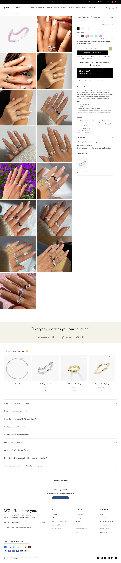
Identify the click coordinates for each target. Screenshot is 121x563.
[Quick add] (86, 167)
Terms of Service (104, 529)
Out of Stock (92, 48)
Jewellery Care (80, 518)
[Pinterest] (109, 558)
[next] (118, 372)
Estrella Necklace (17, 384)
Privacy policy (104, 525)
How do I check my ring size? (17, 403)
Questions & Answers (60, 480)
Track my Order (56, 529)
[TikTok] (105, 558)
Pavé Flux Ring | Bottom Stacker (83, 170)
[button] (110, 48)
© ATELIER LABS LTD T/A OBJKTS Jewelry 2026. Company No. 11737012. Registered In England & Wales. (21, 558)
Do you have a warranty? (14, 427)
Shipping (54, 514)
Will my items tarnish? (13, 442)
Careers (102, 514)
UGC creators (104, 518)
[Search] (106, 8)
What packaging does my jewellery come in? (23, 466)
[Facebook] (98, 558)
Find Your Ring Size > (108, 24)
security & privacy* (27, 527)
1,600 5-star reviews (94, 148)
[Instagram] (102, 558)
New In (78, 7)
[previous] (3, 372)
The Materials (81, 137)
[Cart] (116, 8)
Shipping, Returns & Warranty (87, 142)
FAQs (53, 518)
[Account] (113, 8)
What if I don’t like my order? (16, 450)
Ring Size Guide (80, 514)
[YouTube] (112, 558)
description (81, 86)
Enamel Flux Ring (103, 112)
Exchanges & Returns (57, 525)
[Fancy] (116, 558)
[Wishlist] (109, 8)
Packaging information (82, 529)
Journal (78, 521)
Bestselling (71, 7)
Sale (77, 532)
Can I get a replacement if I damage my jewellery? (25, 458)
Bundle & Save (86, 7)
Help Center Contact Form (59, 521)
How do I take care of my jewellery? (20, 419)
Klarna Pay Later (104, 532)
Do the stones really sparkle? (16, 434)
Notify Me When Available (92, 52)
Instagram (89, 58)
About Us (78, 525)
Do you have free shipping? (15, 411)
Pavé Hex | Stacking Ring (102, 384)
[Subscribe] (43, 522)
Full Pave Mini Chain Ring (74, 384)
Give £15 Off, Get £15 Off (107, 521)
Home (2, 14)
